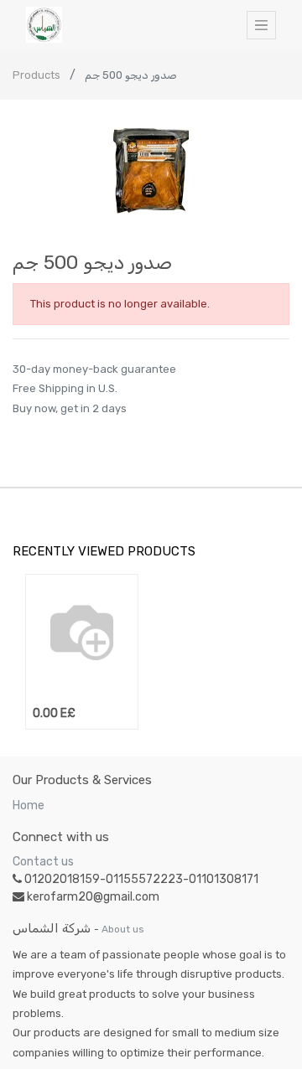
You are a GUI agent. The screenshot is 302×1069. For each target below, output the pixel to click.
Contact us (43, 862)
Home (28, 805)
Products (36, 75)
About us (123, 929)
